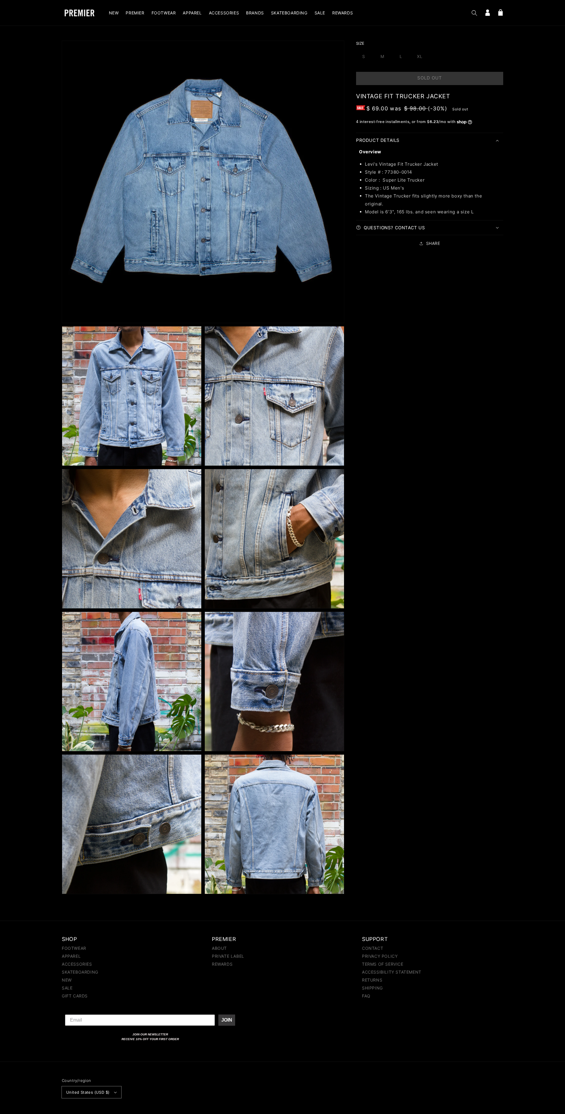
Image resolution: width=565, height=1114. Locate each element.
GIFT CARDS (75, 995)
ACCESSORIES (77, 964)
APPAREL (71, 956)
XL (420, 56)
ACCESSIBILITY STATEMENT (391, 971)
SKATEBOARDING (80, 971)
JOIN (226, 1019)
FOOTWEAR (74, 948)
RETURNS (372, 979)
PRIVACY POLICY (380, 956)
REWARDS (222, 964)
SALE (67, 987)
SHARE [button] (433, 243)
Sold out (429, 78)
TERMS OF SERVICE (382, 964)
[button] (474, 12)
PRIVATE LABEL (228, 956)
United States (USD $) (87, 1092)
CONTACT (372, 948)
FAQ (366, 995)
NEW (67, 979)
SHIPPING (372, 987)
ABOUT (219, 948)
